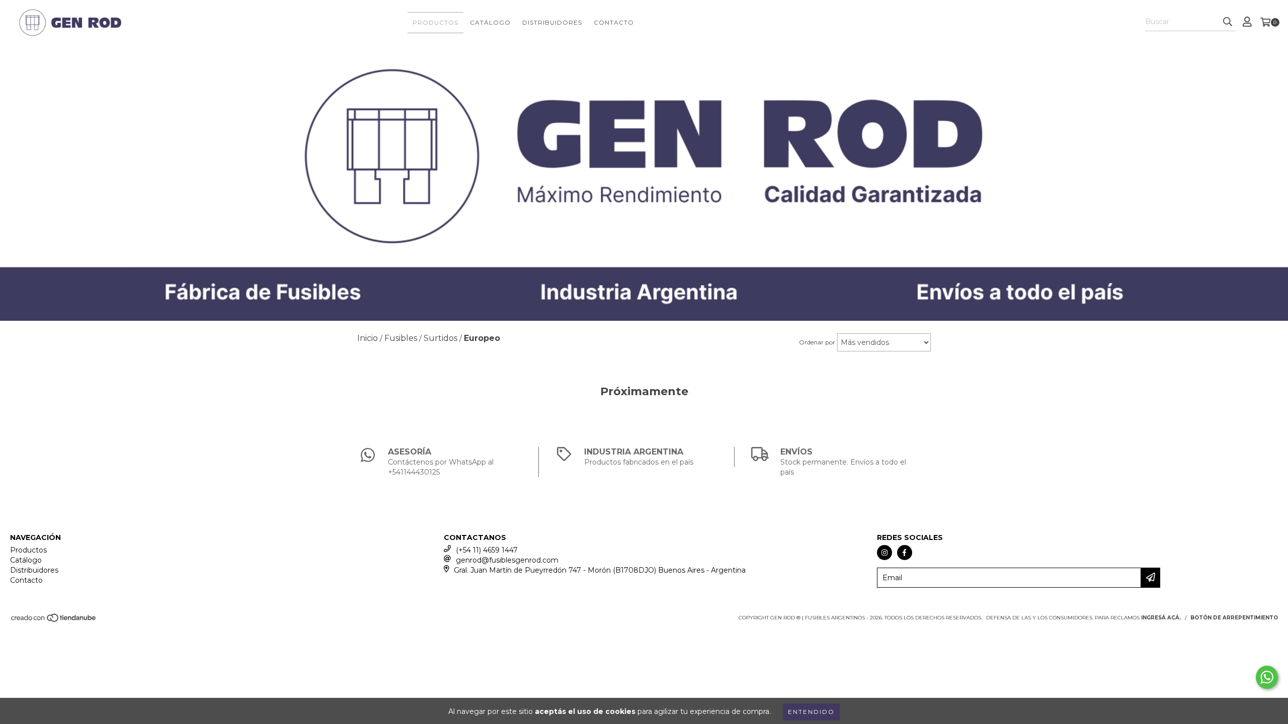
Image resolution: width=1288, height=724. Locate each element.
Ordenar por (817, 342)
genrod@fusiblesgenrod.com (507, 560)
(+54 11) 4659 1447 (487, 550)
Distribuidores (552, 22)
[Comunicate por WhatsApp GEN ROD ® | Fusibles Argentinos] (1267, 677)
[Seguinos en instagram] (884, 552)
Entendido (811, 711)
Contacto (614, 22)
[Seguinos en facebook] (904, 552)
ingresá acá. (1161, 617)
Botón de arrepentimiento (1234, 617)
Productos (435, 22)
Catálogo (490, 22)
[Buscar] (1228, 22)
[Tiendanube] (54, 620)
